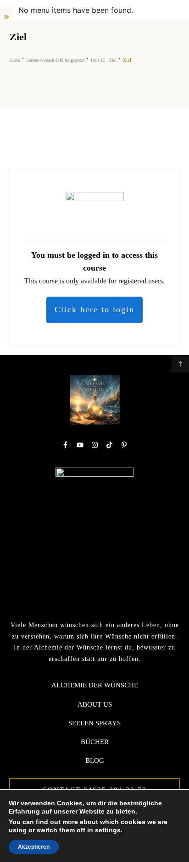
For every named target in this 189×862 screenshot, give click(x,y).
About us (95, 704)
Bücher (95, 741)
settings (108, 830)
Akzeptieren (34, 847)
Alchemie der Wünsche (94, 685)
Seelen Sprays (94, 723)
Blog (94, 760)
